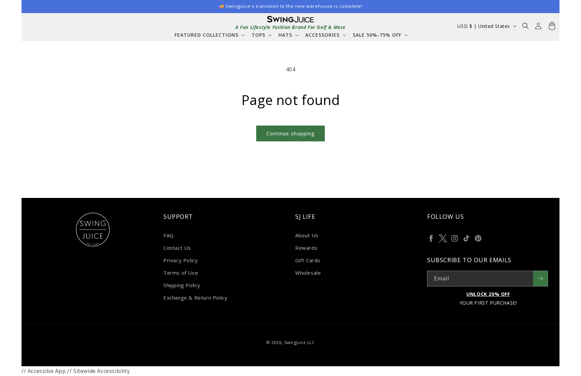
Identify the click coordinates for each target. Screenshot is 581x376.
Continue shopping (290, 133)
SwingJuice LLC (299, 342)
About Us (306, 235)
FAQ (168, 235)
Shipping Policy (181, 285)
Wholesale (308, 272)
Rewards (306, 247)
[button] (208, 35)
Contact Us (177, 247)
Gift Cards (307, 260)
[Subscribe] (540, 278)
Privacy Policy (180, 260)
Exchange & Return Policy (195, 297)
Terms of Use (180, 272)
